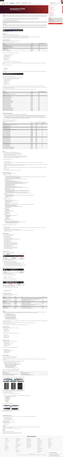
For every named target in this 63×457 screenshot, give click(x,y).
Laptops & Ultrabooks (18, 439)
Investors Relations (6, 442)
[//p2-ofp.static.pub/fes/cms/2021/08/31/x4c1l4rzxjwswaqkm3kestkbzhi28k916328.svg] (32, 436)
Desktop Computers (18, 440)
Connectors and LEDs (51, 9)
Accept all (50, 455)
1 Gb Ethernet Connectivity (7, 423)
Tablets (16, 443)
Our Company (6, 439)
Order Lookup (49, 443)
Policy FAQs (49, 440)
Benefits (50, 6)
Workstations (17, 441)
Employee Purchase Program (40, 450)
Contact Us (49, 439)
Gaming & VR (17, 442)
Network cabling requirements (52, 10)
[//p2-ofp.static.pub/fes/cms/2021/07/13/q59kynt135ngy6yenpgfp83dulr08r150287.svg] (29, 436)
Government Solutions (29, 441)
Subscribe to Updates (51, 20)
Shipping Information (50, 442)
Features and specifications (51, 7)
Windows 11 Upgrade (18, 451)
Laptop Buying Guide (39, 451)
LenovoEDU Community (39, 440)
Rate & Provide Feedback (51, 21)
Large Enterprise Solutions (29, 440)
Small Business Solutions (29, 439)
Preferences (58, 455)
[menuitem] (3, 3)
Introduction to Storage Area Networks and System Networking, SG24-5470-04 (11, 20)
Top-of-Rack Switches (6, 424)
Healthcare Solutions (28, 442)
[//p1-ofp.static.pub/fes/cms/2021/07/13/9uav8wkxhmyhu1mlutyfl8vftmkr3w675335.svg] (30, 436)
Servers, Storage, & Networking (19, 444)
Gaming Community (39, 439)
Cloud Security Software (18, 450)
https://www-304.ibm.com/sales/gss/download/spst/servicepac (9, 323)
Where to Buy (38, 452)
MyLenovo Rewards (39, 443)
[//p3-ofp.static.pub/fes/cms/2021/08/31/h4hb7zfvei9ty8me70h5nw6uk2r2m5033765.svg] (35, 436)
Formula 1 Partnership (7, 450)
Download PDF (55, 23)
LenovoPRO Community (39, 441)
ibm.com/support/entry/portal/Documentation (19, 416)
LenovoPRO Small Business (39, 442)
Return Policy (49, 441)
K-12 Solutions (28, 443)
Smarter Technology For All (7, 440)
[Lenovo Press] (62, 1)
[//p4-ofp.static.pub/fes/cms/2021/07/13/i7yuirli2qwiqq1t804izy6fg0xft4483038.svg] (27, 436)
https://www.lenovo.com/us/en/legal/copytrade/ (7, 427)
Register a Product (50, 444)
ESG (5, 444)
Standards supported (51, 8)
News (5, 441)
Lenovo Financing (39, 444)
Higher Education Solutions (29, 444)
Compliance (6, 443)
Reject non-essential (54, 455)
